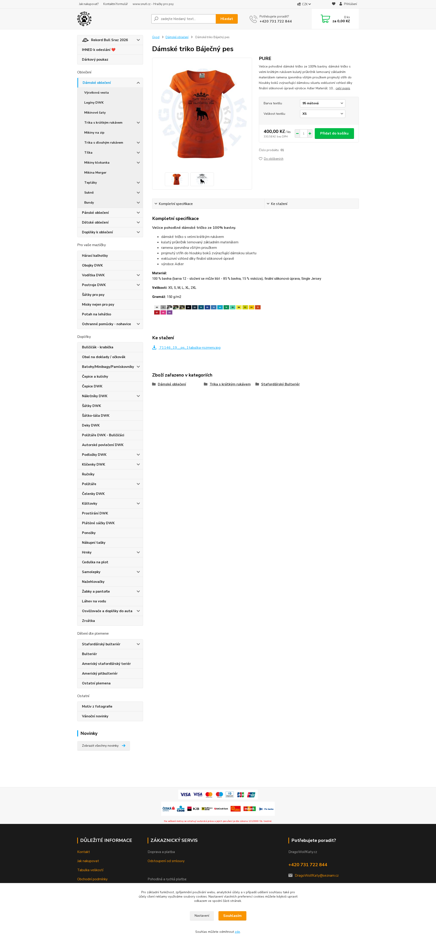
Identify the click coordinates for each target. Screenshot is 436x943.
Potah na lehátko (96, 314)
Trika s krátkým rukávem (103, 122)
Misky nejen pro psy (98, 304)
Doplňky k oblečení (97, 232)
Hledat (226, 18)
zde (237, 932)
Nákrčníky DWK (94, 396)
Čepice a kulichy (95, 376)
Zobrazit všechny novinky (100, 745)
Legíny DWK (94, 102)
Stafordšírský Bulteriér (280, 384)
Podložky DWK (94, 454)
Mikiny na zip (94, 132)
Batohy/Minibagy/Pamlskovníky (108, 366)
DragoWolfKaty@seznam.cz (317, 875)
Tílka (88, 152)
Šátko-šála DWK (95, 415)
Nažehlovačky (93, 581)
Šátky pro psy (93, 294)
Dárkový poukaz (95, 59)
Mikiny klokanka (96, 162)
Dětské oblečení (95, 222)
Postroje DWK (94, 285)
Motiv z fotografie (97, 706)
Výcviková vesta (96, 92)
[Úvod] (112, 19)
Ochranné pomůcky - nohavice (106, 324)
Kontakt (83, 852)
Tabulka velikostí (90, 870)
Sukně (89, 192)
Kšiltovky (89, 503)
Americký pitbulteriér (100, 673)
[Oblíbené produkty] (333, 4)
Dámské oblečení (97, 82)
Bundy (89, 202)
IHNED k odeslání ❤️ (99, 49)
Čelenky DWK (93, 493)
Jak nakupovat (88, 861)
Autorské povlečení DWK (103, 445)
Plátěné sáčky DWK (98, 523)
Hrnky (87, 552)
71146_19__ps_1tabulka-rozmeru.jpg (189, 347)
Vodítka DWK (93, 275)
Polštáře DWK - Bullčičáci (103, 435)
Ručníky (88, 474)
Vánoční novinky (95, 716)
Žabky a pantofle (96, 591)
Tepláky (90, 182)
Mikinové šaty (95, 112)
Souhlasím (232, 915)
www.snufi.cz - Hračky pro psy (153, 4)
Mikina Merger (95, 172)
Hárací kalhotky (95, 255)
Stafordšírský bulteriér (101, 644)
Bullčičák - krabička (97, 347)
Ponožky (89, 533)
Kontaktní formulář (115, 4)
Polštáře (89, 484)
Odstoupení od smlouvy (166, 861)
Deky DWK (91, 425)
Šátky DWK (91, 406)
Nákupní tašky (93, 542)
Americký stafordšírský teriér (106, 663)
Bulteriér (89, 654)
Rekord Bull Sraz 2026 (109, 40)
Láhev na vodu (94, 601)
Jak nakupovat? (89, 4)
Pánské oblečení (95, 212)
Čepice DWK (92, 386)
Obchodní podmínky (92, 879)
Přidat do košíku (334, 133)
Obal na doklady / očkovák (103, 357)
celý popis (343, 88)
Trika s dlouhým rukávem (103, 142)
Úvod (155, 37)
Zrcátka (88, 621)
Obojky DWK (92, 265)
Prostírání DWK (95, 513)
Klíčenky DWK (93, 464)
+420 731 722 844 (276, 21)
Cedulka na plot (95, 562)
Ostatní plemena (96, 683)
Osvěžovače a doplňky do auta (107, 611)
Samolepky (91, 572)
